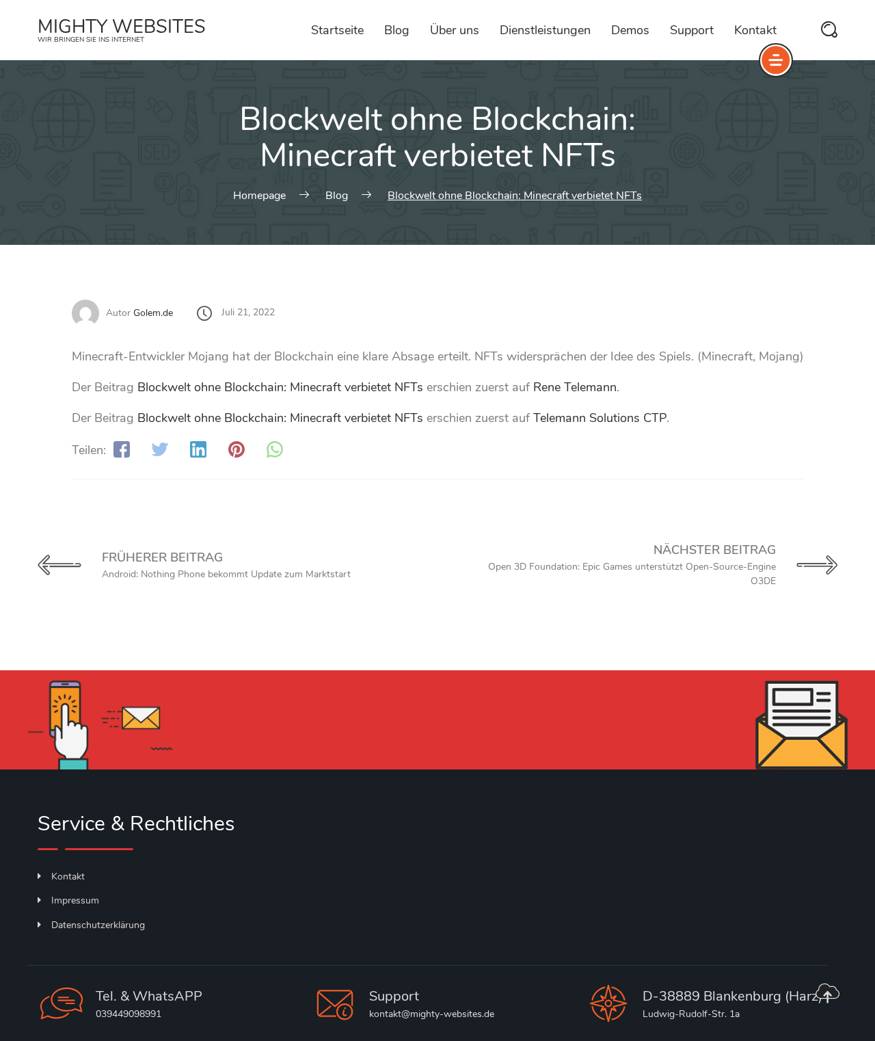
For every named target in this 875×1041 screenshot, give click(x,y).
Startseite (337, 30)
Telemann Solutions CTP (600, 418)
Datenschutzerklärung (98, 925)
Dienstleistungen (545, 30)
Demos (630, 30)
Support (692, 30)
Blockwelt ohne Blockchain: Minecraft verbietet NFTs (280, 387)
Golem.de (153, 312)
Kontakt (755, 30)
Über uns (454, 30)
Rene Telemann (575, 387)
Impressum (75, 900)
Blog (396, 30)
